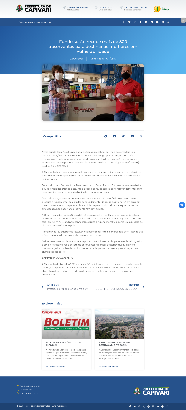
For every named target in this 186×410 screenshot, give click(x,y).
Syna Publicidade (59, 406)
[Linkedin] (152, 22)
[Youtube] (157, 22)
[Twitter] (129, 22)
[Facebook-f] (124, 22)
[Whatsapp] (168, 22)
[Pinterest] (163, 22)
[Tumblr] (140, 22)
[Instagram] (135, 22)
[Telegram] (146, 22)
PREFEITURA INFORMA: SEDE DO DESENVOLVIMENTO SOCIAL (115, 343)
